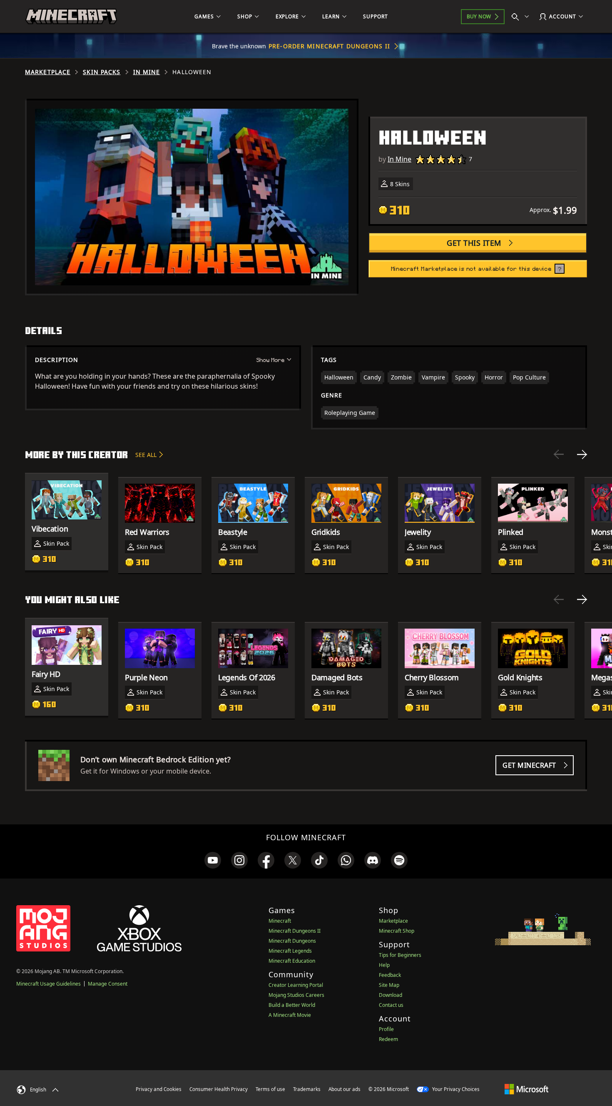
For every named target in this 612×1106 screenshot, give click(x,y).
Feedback (390, 975)
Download (390, 995)
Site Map (389, 985)
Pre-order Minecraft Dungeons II (329, 46)
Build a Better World (292, 1005)
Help (384, 965)
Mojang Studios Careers (296, 995)
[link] (212, 860)
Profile (386, 1029)
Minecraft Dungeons (292, 940)
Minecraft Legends (290, 950)
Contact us (391, 1005)
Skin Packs (101, 72)
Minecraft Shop (396, 930)
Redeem (388, 1039)
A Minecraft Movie (290, 1015)
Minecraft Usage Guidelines (48, 983)
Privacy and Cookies (159, 1089)
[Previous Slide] (559, 454)
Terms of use (270, 1089)
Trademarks (307, 1089)
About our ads (344, 1089)
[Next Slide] (582, 454)
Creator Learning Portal (296, 985)
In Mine (146, 72)
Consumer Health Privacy (218, 1089)
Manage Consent (107, 983)
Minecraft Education (292, 960)
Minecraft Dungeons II (295, 930)
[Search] (522, 17)
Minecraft (280, 920)
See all (146, 455)
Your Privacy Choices (455, 1089)
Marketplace (47, 72)
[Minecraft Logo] (71, 17)
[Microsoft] (526, 1089)
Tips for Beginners (400, 955)
